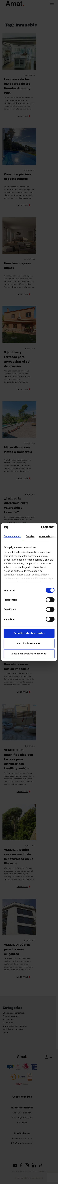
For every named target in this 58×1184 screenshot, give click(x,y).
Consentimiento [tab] (12, 536)
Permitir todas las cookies (29, 633)
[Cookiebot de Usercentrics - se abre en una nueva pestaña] (41, 528)
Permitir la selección (29, 643)
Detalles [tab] (30, 536)
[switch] (50, 599)
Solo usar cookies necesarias (29, 653)
